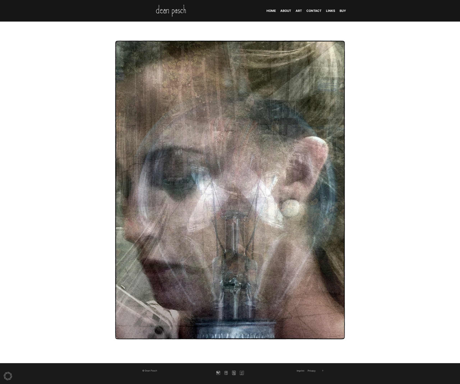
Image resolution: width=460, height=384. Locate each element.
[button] (8, 376)
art (299, 11)
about (285, 11)
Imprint (300, 370)
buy (343, 11)
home (271, 11)
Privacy (312, 370)
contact (313, 11)
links (330, 11)
